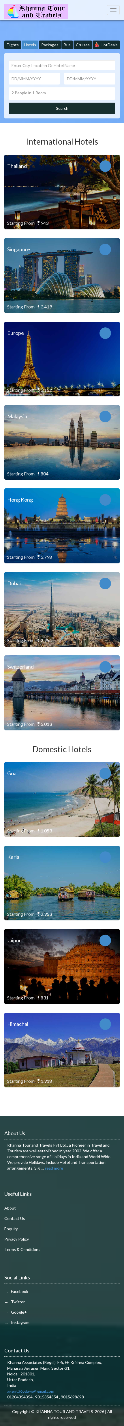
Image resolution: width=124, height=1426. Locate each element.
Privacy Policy (16, 1239)
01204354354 (20, 1396)
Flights (13, 44)
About (10, 1208)
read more (54, 1168)
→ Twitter (14, 1301)
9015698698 (72, 1396)
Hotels (30, 44)
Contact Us (14, 1218)
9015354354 (47, 1396)
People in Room (29, 92)
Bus (67, 44)
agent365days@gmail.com (30, 1391)
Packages (50, 44)
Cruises (83, 44)
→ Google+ (15, 1312)
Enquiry (11, 1228)
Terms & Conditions (22, 1249)
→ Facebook (16, 1291)
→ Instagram (16, 1322)
